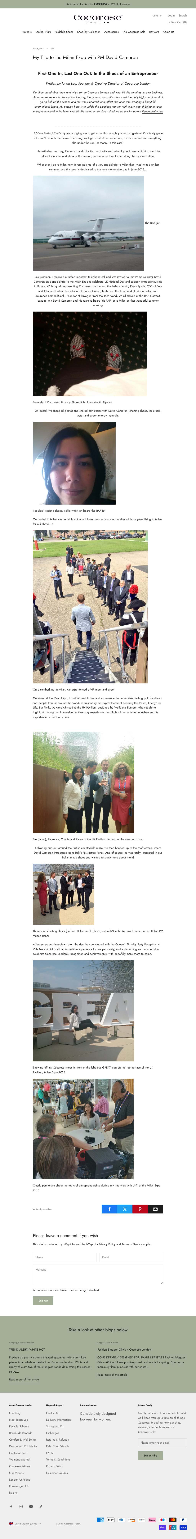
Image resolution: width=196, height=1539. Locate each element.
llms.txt (13, 1493)
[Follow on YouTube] (31, 1506)
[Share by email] (155, 1209)
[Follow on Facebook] (11, 1506)
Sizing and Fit (54, 1426)
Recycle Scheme (19, 1426)
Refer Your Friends (57, 1446)
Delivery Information (58, 1420)
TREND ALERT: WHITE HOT (27, 1349)
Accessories (111, 32)
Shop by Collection (88, 32)
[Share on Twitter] (124, 1209)
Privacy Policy (107, 1244)
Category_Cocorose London (21, 1342)
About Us (168, 32)
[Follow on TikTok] (41, 1506)
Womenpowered (19, 1459)
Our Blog (14, 1413)
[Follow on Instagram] (21, 1506)
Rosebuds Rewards (20, 1433)
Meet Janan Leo (18, 1420)
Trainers (27, 32)
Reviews (154, 32)
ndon (97, 286)
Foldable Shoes (64, 32)
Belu (52, 48)
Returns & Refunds (57, 1440)
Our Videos (16, 1473)
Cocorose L (86, 286)
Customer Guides (57, 1473)
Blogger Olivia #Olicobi (107, 1342)
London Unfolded (19, 1480)
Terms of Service (132, 1244)
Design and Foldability (23, 1446)
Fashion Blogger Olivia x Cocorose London (124, 1349)
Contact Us (52, 1413)
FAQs (49, 1453)
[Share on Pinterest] (140, 1209)
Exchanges (52, 1433)
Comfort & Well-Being (22, 1440)
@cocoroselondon (152, 111)
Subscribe (151, 1455)
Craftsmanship (17, 1453)
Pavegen (86, 296)
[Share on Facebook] (109, 1209)
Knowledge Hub (19, 1486)
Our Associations (19, 1466)
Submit (43, 1301)
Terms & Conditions (58, 1459)
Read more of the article (24, 1379)
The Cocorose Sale (133, 32)
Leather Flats (43, 32)
